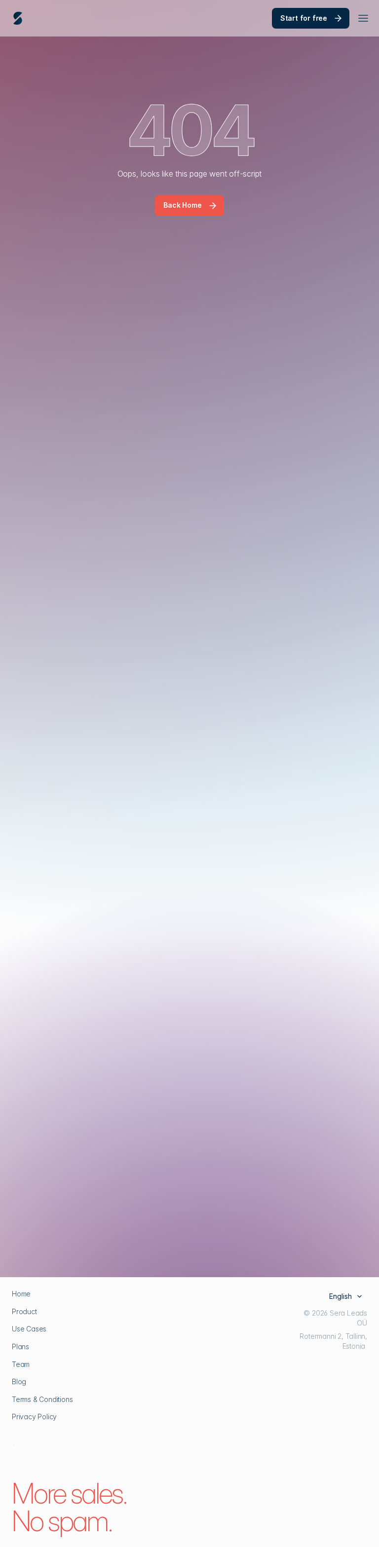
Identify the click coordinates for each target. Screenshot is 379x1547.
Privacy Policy (34, 1416)
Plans (20, 1346)
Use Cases (29, 1329)
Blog (19, 1381)
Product (24, 1311)
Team (21, 1364)
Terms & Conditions (42, 1399)
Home (21, 1293)
